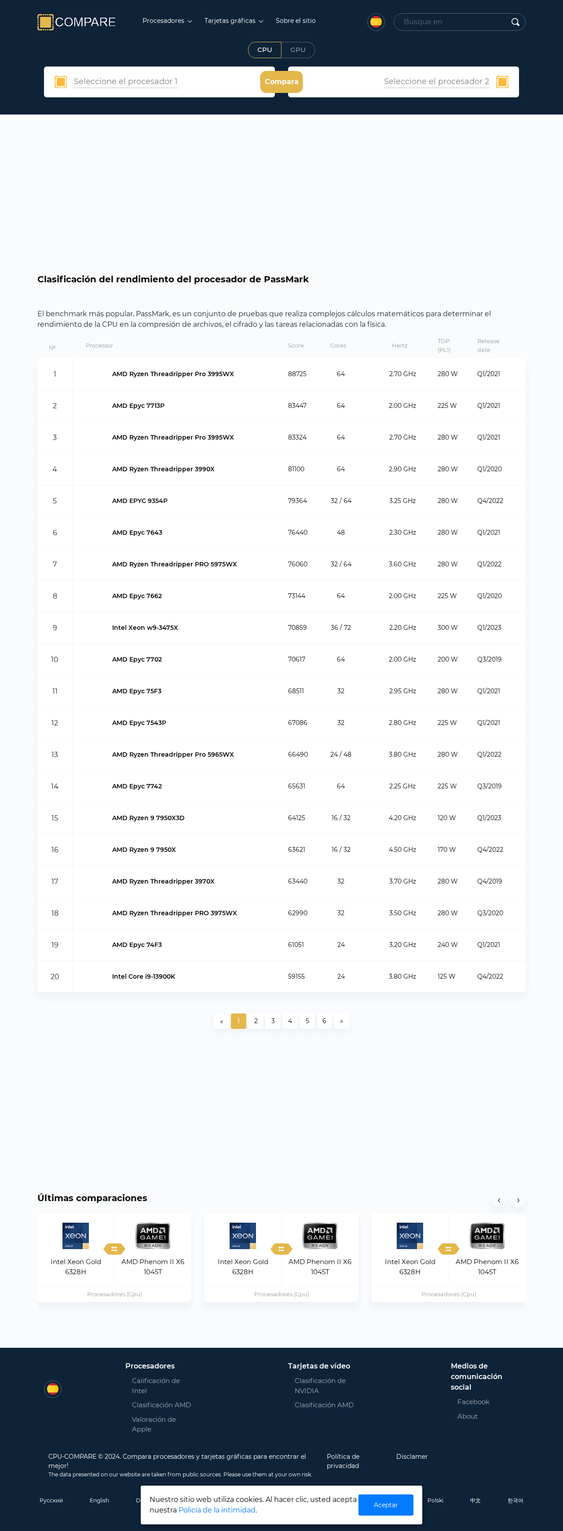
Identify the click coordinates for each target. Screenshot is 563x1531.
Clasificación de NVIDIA (320, 1385)
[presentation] (498, 1199)
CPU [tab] (264, 49)
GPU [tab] (298, 49)
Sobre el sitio (296, 21)
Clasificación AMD (161, 1405)
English (99, 1500)
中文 (475, 1500)
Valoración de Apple (154, 1424)
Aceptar (386, 1505)
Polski (435, 1500)
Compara (282, 82)
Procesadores (164, 21)
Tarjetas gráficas (231, 21)
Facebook (468, 1402)
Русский (51, 1500)
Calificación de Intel (156, 1385)
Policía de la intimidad (217, 1510)
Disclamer (412, 1457)
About (467, 1416)
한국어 (515, 1500)
